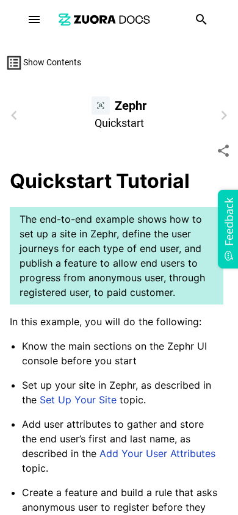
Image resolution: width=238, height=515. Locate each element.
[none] (223, 150)
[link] (104, 19)
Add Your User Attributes (157, 453)
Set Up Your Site (78, 400)
